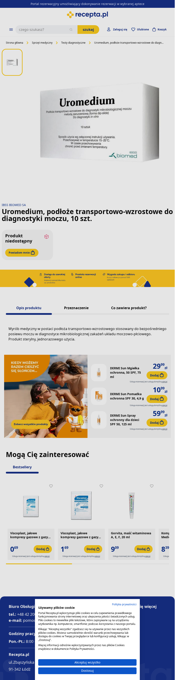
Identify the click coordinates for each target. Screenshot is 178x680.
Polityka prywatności (124, 604)
